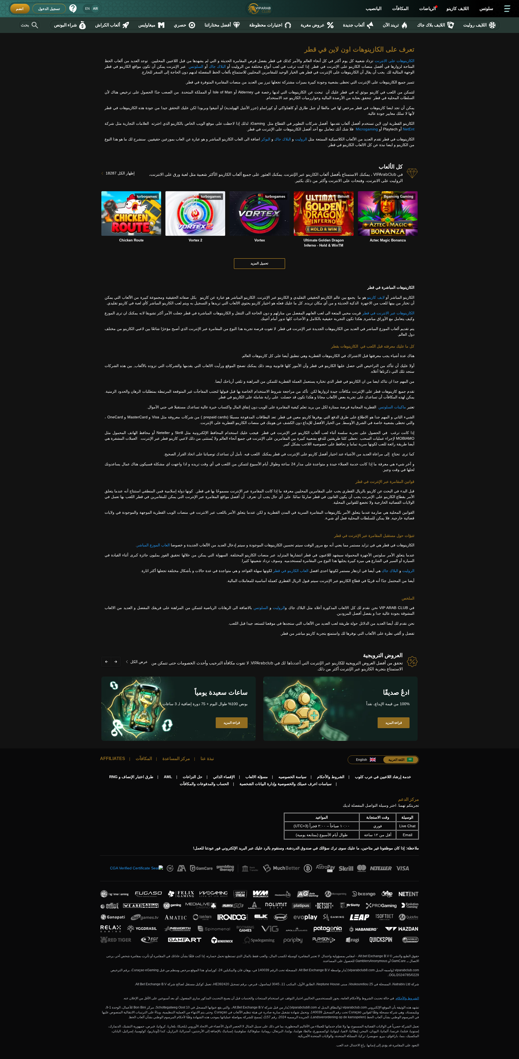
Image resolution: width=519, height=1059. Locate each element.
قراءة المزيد (393, 723)
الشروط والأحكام (407, 998)
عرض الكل (139, 662)
